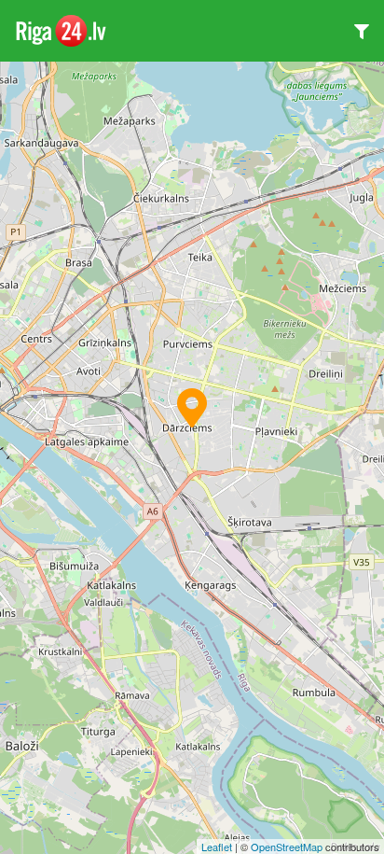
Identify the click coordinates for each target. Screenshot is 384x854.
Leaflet (216, 846)
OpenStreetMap (286, 846)
